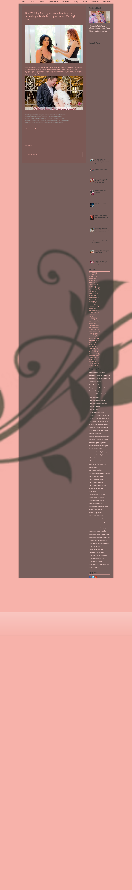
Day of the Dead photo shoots (98, 385)
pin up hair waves (102, 555)
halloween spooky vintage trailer (98, 506)
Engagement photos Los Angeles (99, 388)
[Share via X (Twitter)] (31, 128)
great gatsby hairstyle (95, 503)
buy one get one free (95, 470)
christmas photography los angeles (99, 473)
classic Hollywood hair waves (97, 476)
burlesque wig (93, 467)
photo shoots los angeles (96, 552)
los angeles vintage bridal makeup (99, 534)
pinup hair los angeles (95, 561)
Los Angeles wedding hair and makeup (99, 418)
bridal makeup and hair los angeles (99, 461)
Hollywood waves (94, 409)
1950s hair (92, 379)
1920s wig (102, 372)
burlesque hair (102, 464)
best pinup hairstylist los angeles (98, 439)
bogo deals (103, 443)
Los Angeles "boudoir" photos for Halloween (99, 415)
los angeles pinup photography (98, 528)
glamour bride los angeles (96, 497)
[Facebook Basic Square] (90, 577)
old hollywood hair (94, 546)
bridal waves (92, 464)
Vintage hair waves (94, 430)
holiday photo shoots (95, 509)
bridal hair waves (94, 458)
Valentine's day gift (94, 427)
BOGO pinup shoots (95, 382)
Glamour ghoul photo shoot (97, 391)
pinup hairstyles (93, 564)
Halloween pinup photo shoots (98, 403)
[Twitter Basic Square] (93, 577)
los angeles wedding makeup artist (99, 537)
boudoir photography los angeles (99, 455)
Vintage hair (104, 427)
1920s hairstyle (93, 372)
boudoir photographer (95, 449)
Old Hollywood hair (102, 421)
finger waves (92, 491)
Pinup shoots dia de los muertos (98, 424)
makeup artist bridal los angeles (98, 540)
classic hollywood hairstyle (96, 479)
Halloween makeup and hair (97, 400)
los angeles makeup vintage (97, 522)
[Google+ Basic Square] (96, 577)
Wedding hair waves (95, 433)
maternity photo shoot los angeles (99, 543)
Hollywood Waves (94, 406)
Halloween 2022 (94, 397)
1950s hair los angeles (103, 379)
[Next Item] (107, 17)
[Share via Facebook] (26, 128)
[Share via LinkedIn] (36, 128)
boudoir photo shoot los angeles (98, 445)
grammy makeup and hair (96, 500)
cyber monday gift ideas (96, 482)
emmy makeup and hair (96, 488)
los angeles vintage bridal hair (98, 531)
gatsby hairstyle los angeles (97, 494)
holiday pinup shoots (95, 512)
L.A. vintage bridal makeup (97, 412)
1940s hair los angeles (103, 376)
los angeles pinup (94, 525)
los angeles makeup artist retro (98, 519)
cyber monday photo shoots (97, 485)
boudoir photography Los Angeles (99, 452)
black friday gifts (94, 443)
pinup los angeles (94, 567)
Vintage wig (104, 430)
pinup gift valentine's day (96, 558)
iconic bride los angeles (96, 516)
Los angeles (92, 421)
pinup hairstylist (104, 564)
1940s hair (92, 376)
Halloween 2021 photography (98, 394)
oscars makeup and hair (96, 549)
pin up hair (92, 555)
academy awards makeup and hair (99, 436)
